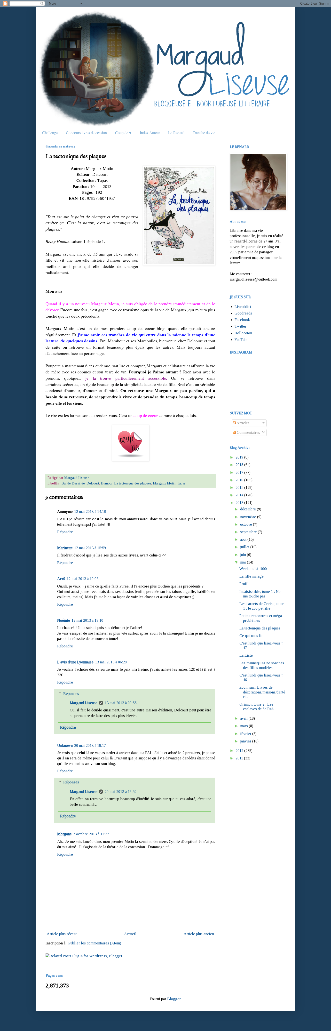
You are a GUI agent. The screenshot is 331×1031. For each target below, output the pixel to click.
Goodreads (243, 313)
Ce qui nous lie (251, 636)
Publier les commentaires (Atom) (94, 943)
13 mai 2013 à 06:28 (111, 662)
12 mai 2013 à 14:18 (90, 511)
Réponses (71, 694)
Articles (243, 423)
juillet (244, 547)
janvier (245, 741)
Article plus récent (62, 934)
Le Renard (176, 132)
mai (243, 562)
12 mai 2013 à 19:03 (82, 579)
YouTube (241, 340)
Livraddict (243, 307)
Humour (106, 483)
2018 (239, 465)
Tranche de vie (204, 132)
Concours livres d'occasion (86, 132)
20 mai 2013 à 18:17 (90, 745)
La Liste (246, 655)
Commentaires (248, 432)
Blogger (174, 999)
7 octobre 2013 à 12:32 (91, 834)
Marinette (65, 548)
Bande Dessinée (73, 483)
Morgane (64, 834)
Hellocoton (243, 333)
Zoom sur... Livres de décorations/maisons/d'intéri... (262, 692)
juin (243, 555)
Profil (244, 584)
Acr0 (61, 579)
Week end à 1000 (253, 569)
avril (244, 718)
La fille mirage (251, 576)
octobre (246, 524)
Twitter (240, 326)
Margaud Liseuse (83, 703)
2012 (239, 751)
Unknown (65, 745)
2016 (239, 480)
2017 (239, 472)
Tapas (181, 483)
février (245, 734)
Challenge (50, 132)
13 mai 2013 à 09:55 (120, 703)
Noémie (63, 620)
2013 (239, 502)
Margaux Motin (164, 483)
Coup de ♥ (123, 132)
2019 (239, 457)
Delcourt (93, 483)
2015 (239, 487)
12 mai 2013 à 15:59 (90, 548)
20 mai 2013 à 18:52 (120, 791)
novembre (248, 517)
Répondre (65, 532)
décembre (248, 509)
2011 (239, 758)
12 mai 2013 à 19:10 (87, 620)
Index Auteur (150, 132)
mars (244, 726)
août (243, 539)
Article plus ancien (199, 934)
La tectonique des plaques (132, 483)
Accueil (130, 934)
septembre (248, 532)
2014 (239, 495)
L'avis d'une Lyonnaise (75, 662)
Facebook (242, 320)
